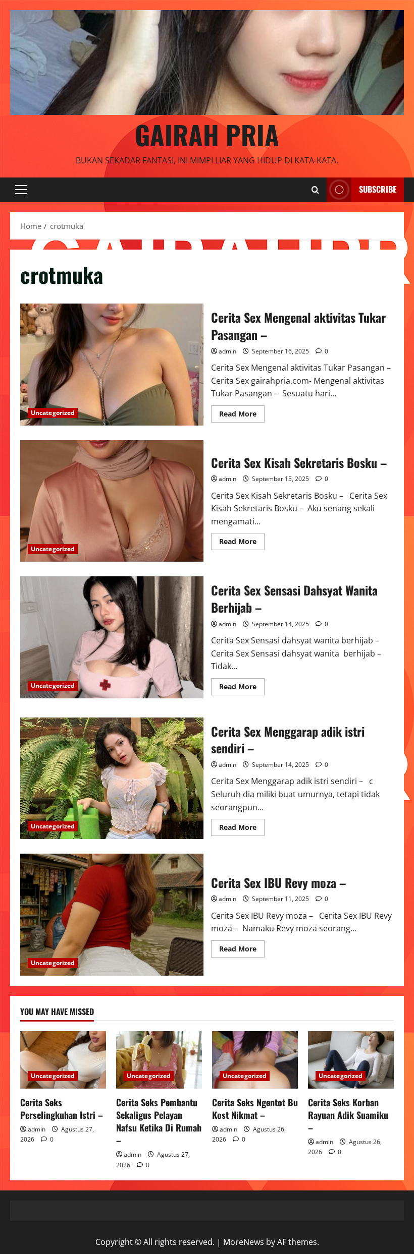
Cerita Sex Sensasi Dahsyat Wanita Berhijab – (111, 637)
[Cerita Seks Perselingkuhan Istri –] (63, 1059)
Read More (242, 415)
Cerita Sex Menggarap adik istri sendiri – (111, 779)
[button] (21, 189)
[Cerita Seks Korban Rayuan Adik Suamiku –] (351, 1059)
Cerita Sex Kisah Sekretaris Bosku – (111, 501)
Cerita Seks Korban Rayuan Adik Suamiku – (348, 1115)
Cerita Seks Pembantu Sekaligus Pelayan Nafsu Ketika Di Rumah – (158, 1121)
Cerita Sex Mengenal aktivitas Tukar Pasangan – (111, 365)
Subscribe (377, 189)
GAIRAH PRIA (207, 134)
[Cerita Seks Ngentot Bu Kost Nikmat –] (255, 1059)
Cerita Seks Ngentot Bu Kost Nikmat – (255, 1108)
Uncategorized (53, 412)
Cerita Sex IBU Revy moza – (111, 915)
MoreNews (243, 1241)
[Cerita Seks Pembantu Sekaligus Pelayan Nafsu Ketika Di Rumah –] (159, 1059)
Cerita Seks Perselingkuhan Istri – (61, 1108)
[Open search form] (315, 190)
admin (227, 351)
